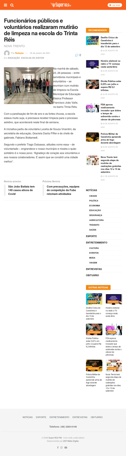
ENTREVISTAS (94, 269)
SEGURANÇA (95, 215)
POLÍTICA (93, 200)
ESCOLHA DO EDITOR (32, 57)
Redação (19, 52)
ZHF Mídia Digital (71, 440)
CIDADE (93, 195)
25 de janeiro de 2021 (40, 52)
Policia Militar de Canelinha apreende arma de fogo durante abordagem (111, 138)
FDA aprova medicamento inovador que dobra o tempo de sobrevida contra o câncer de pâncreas (111, 112)
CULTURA (94, 248)
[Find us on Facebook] (58, 447)
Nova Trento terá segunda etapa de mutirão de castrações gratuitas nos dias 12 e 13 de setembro (111, 164)
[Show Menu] (5, 5)
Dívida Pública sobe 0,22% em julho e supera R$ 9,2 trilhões (111, 86)
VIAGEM (93, 262)
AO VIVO (116, 5)
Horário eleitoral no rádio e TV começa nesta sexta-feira (110, 63)
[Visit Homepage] (60, 5)
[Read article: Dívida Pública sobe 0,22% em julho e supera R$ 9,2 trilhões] (92, 84)
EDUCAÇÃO (14, 57)
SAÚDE (92, 229)
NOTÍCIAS (91, 190)
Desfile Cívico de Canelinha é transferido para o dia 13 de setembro (110, 42)
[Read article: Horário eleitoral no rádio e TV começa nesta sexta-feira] (92, 64)
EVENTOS (94, 252)
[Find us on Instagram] (61, 447)
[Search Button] (12, 5)
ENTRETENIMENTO (96, 242)
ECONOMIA (94, 205)
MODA (92, 257)
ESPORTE (91, 236)
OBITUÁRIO (92, 275)
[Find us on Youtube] (65, 447)
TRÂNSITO (94, 224)
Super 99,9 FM (55, 437)
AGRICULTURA (96, 220)
